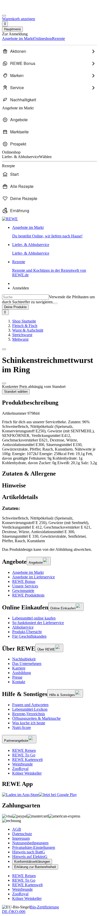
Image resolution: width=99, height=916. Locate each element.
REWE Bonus (23, 581)
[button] (4, 349)
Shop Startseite (24, 321)
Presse (17, 677)
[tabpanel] (49, 524)
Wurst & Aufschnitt (27, 330)
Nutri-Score (21, 727)
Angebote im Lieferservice (33, 577)
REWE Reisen (24, 750)
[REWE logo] (10, 219)
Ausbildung (21, 673)
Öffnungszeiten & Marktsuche (36, 718)
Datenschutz (22, 834)
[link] (54, 231)
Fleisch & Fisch (24, 326)
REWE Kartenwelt (27, 759)
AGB (16, 829)
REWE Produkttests (28, 595)
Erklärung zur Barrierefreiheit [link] (35, 867)
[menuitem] (49, 51)
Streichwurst (22, 335)
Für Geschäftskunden (29, 636)
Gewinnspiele (23, 590)
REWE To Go (23, 755)
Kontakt (18, 682)
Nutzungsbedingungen (30, 843)
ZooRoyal (20, 768)
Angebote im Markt (28, 572)
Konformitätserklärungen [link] (32, 861)
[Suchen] (56, 303)
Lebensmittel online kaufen (34, 618)
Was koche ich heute (28, 723)
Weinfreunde (22, 764)
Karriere (18, 668)
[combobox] (25, 297)
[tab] (49, 473)
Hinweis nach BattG (28, 852)
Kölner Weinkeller (27, 773)
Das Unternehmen (26, 663)
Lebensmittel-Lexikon (29, 709)
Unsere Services (25, 586)
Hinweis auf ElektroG (29, 856)
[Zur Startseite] (19, 10)
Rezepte (49, 268)
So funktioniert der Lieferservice (38, 623)
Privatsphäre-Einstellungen (33, 847)
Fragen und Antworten (30, 705)
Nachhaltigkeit (24, 659)
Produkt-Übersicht (27, 632)
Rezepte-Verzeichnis (28, 714)
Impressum (21, 838)
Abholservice (23, 627)
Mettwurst (20, 339)
